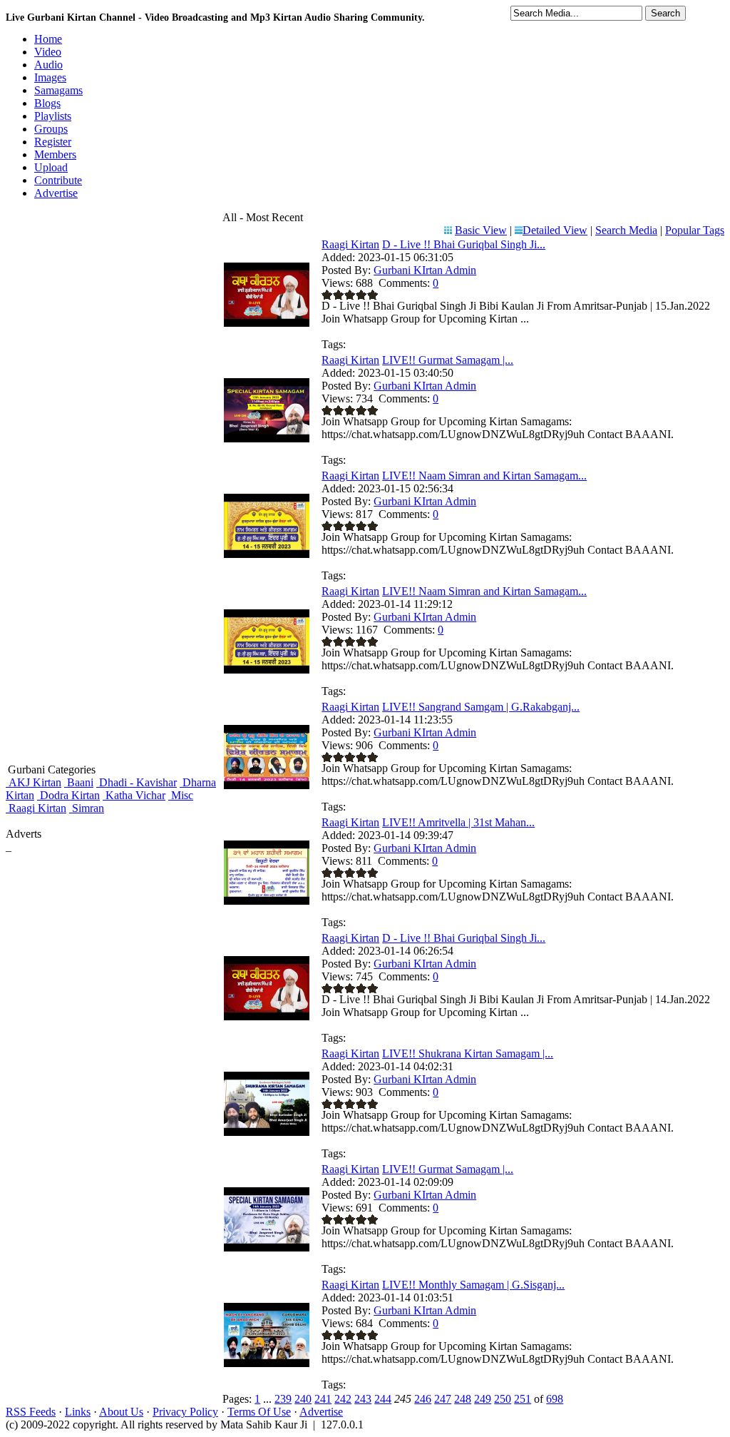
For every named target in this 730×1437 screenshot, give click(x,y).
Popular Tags (694, 230)
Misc (180, 795)
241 (322, 1399)
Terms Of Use (259, 1412)
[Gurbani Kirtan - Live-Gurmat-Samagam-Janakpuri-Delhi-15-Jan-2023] (266, 438)
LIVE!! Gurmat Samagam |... (447, 360)
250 (502, 1399)
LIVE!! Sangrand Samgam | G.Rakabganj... (481, 707)
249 (482, 1399)
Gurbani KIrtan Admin (425, 270)
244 (382, 1399)
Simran (86, 808)
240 (303, 1399)
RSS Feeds (31, 1412)
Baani (78, 782)
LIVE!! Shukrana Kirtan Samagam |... (467, 1053)
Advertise (321, 1412)
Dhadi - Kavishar (136, 782)
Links (78, 1412)
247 (442, 1399)
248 (462, 1399)
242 (342, 1399)
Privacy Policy (185, 1412)
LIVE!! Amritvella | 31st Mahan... (458, 822)
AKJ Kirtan (33, 782)
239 (283, 1399)
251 (522, 1399)
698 (554, 1399)
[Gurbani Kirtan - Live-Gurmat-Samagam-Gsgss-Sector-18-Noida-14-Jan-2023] (266, 1247)
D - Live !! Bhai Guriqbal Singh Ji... (463, 244)
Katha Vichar (134, 795)
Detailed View (555, 230)
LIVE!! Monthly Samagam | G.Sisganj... (473, 1285)
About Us (121, 1412)
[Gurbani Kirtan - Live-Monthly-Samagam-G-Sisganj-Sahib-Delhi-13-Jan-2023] (266, 1363)
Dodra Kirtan (68, 795)
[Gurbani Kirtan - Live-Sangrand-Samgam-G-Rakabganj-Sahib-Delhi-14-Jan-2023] (266, 785)
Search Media (626, 230)
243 (362, 1399)
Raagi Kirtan (36, 808)
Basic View (481, 230)
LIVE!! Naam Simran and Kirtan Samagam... (484, 475)
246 (422, 1399)
